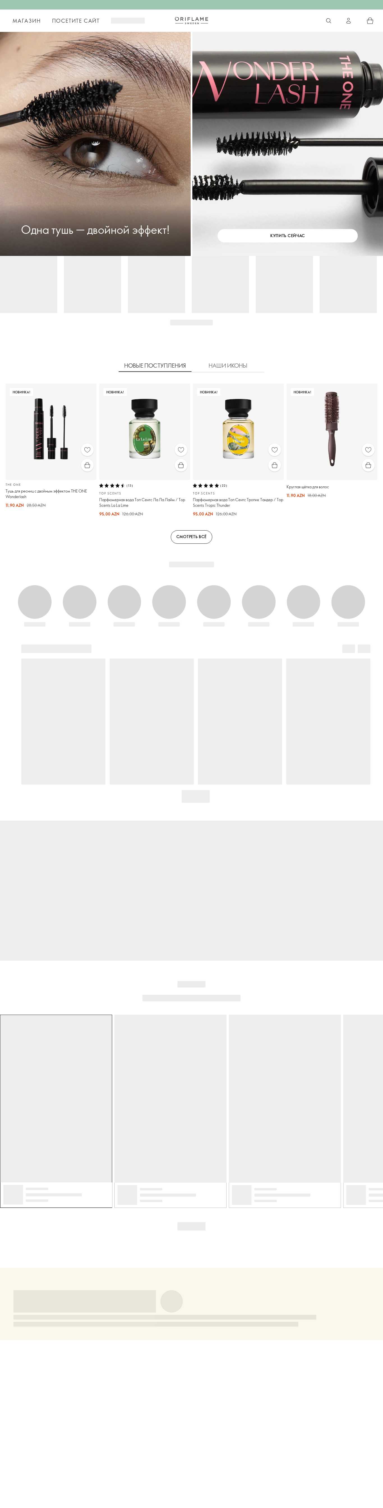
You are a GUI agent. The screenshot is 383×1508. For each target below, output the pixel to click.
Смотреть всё (191, 536)
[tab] (155, 365)
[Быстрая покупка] (87, 465)
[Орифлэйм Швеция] (191, 20)
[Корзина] (370, 21)
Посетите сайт (76, 20)
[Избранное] (87, 449)
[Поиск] (328, 21)
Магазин (27, 20)
